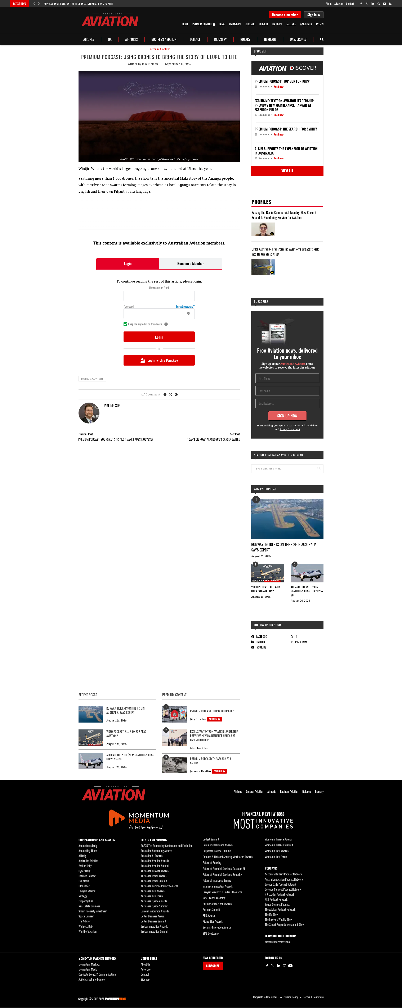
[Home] (114, 793)
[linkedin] (372, 3)
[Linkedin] (279, 966)
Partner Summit (211, 909)
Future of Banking (212, 862)
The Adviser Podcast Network (280, 909)
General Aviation (254, 791)
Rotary (245, 39)
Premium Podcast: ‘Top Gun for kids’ (212, 711)
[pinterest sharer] (176, 394)
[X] (273, 966)
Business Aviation (163, 39)
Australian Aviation (88, 860)
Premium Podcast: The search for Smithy (210, 761)
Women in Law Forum (276, 856)
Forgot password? (185, 306)
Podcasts (250, 24)
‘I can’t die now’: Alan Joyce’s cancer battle (213, 439)
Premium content (92, 378)
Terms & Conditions (313, 997)
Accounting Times (88, 850)
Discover (260, 51)
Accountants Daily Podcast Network (283, 874)
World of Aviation (88, 931)
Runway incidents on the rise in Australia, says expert (78, 3)
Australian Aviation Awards (155, 860)
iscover (307, 24)
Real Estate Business (89, 906)
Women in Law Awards (277, 851)
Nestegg (83, 896)
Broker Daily (85, 865)
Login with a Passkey (162, 360)
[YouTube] (290, 966)
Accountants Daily (88, 845)
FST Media (84, 881)
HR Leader (84, 886)
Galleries (291, 24)
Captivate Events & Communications (97, 974)
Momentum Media (88, 969)
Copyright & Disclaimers (265, 997)
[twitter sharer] (170, 394)
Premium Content (202, 24)
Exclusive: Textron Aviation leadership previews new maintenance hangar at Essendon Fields (214, 735)
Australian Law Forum (152, 896)
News (222, 24)
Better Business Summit (153, 921)
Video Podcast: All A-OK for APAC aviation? (265, 589)
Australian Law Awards (153, 891)
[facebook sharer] (165, 394)
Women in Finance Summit (279, 845)
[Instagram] (284, 966)
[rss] (390, 3)
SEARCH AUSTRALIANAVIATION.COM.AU (278, 455)
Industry (220, 39)
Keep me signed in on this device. (145, 324)
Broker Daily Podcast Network (280, 884)
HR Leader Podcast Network (279, 894)
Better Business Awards (153, 916)
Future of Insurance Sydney (217, 880)
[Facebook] (267, 966)
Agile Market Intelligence (92, 979)
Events (319, 24)
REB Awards (209, 915)
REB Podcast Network (276, 899)
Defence (195, 39)
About (329, 3)
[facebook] (361, 3)
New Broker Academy (214, 898)
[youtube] (384, 3)
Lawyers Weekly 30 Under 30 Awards (222, 892)
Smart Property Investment (93, 911)
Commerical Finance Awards (218, 845)
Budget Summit (211, 839)
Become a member (285, 14)
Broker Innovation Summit (154, 931)
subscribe (261, 301)
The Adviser (85, 921)
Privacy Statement (290, 429)
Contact (350, 3)
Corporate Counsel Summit (217, 851)
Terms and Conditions (305, 425)
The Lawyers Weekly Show (278, 919)
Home (185, 24)
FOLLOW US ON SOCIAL (268, 625)
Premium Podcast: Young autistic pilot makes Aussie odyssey (115, 439)
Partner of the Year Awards (217, 904)
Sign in (312, 14)
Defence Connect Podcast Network (283, 889)
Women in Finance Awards (278, 839)
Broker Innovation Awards (154, 926)
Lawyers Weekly (87, 891)
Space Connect (86, 916)
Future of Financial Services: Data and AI (224, 868)
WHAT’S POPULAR (265, 489)
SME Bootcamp (211, 933)
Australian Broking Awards (155, 871)
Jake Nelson (150, 64)
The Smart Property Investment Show (284, 924)
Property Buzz (86, 901)
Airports (131, 39)
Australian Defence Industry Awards (159, 886)
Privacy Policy (290, 997)
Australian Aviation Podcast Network (284, 879)
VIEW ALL (287, 170)
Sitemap (145, 979)
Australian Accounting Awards (156, 850)
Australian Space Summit (154, 906)
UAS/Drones (298, 39)
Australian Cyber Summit (154, 881)
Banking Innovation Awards (155, 911)
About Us (145, 964)
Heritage (270, 39)
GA (110, 39)
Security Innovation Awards (217, 927)
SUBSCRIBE (212, 965)
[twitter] (366, 3)
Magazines (235, 24)
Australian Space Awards (154, 901)
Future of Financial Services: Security (222, 874)
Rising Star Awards (213, 921)
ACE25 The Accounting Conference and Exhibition (166, 845)
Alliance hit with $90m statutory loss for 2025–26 (307, 591)
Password (129, 306)
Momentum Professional (277, 942)
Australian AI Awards (151, 855)
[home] (110, 19)
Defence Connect (87, 876)
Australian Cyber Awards (153, 876)
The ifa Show (271, 914)
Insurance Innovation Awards (218, 886)
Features (277, 24)
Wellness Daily (86, 926)
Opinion (263, 24)
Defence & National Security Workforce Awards (228, 856)
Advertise (338, 3)
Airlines (88, 39)
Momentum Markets (89, 964)
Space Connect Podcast (277, 904)
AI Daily (82, 855)
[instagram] (378, 3)
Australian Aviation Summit (155, 865)
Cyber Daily (84, 871)
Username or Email (159, 288)
